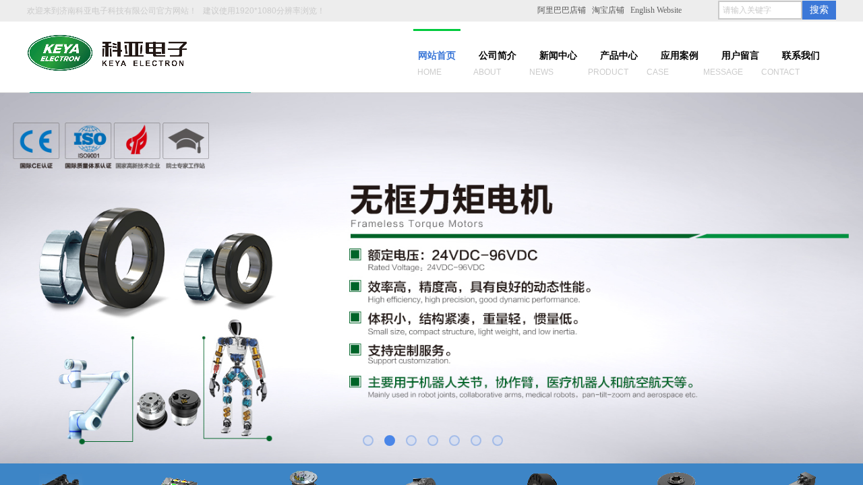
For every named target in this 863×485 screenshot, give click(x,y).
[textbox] (760, 10)
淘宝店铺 (608, 10)
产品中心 (619, 56)
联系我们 (801, 56)
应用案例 (679, 56)
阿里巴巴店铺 (561, 10)
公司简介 (497, 56)
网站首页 (437, 56)
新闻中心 (558, 56)
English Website (656, 10)
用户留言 (740, 56)
